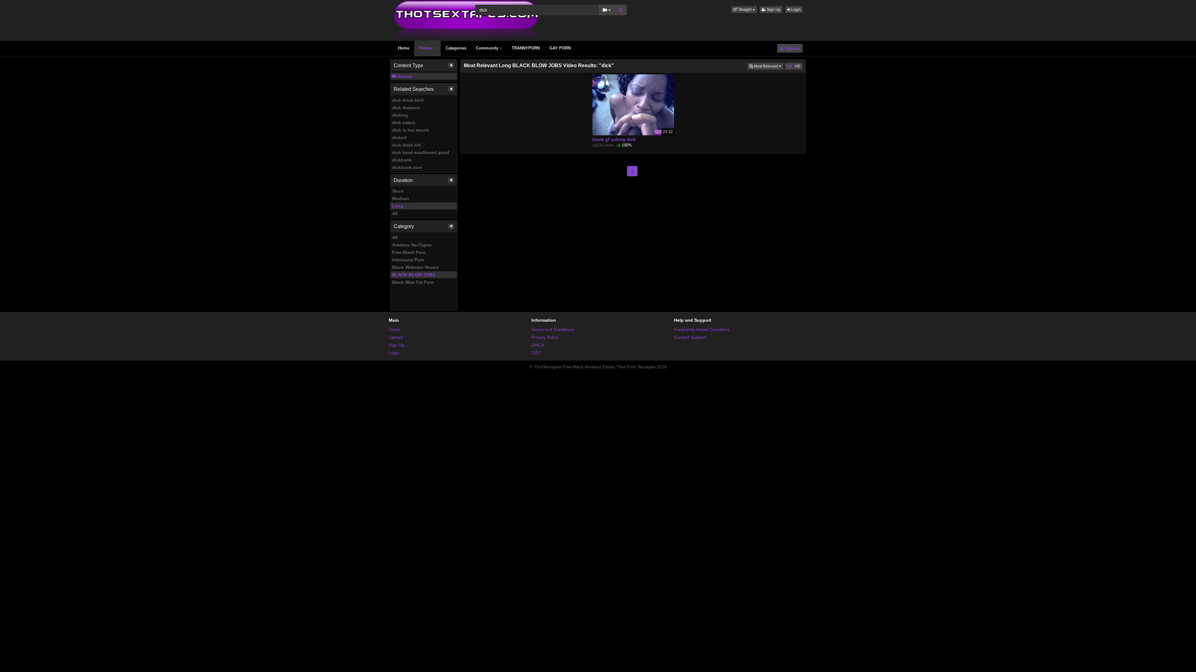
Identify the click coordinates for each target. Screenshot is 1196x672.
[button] (744, 9)
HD (797, 66)
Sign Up (773, 9)
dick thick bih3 (408, 100)
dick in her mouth (411, 130)
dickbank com (407, 167)
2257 (536, 352)
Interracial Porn (408, 259)
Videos (426, 48)
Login (795, 9)
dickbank (402, 159)
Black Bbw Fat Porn (413, 282)
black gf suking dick (614, 139)
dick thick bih (406, 144)
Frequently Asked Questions (701, 329)
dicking (400, 115)
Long (397, 205)
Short (398, 191)
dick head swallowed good (420, 152)
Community (488, 48)
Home (403, 48)
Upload (792, 48)
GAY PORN (560, 48)
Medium (400, 198)
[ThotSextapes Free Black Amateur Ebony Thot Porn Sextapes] (466, 19)
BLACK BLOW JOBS (413, 274)
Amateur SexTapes (412, 244)
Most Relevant (768, 66)
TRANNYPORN (526, 48)
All (395, 213)
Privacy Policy (544, 337)
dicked (399, 137)
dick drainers (406, 107)
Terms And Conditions (552, 329)
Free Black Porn (409, 252)
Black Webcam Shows (415, 267)
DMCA (537, 345)
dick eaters (403, 122)
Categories (456, 48)
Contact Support (690, 337)
